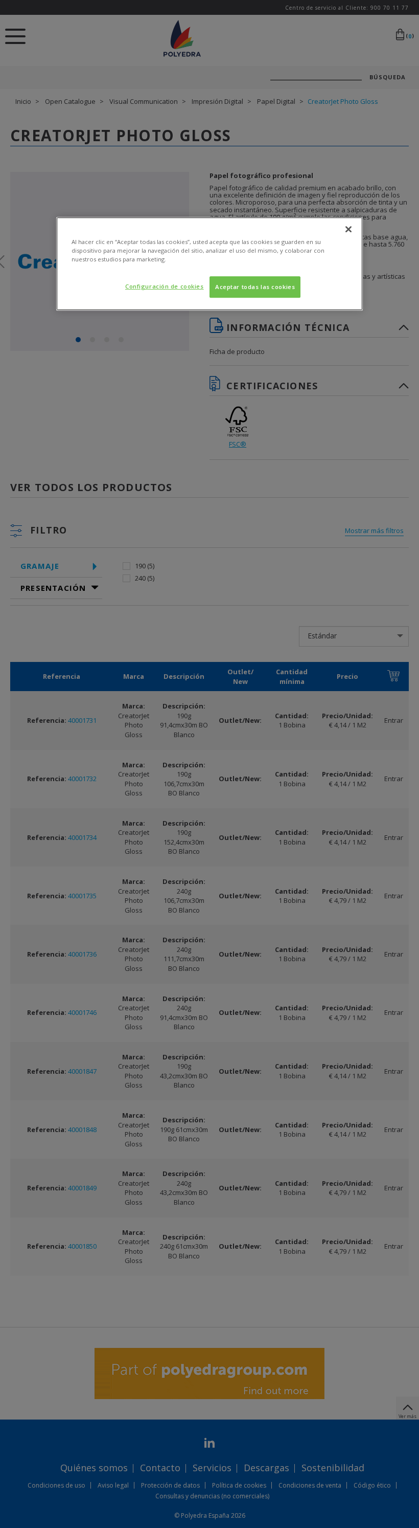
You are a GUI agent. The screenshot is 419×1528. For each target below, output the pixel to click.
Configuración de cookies (164, 286)
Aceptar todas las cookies (255, 287)
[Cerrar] (348, 229)
